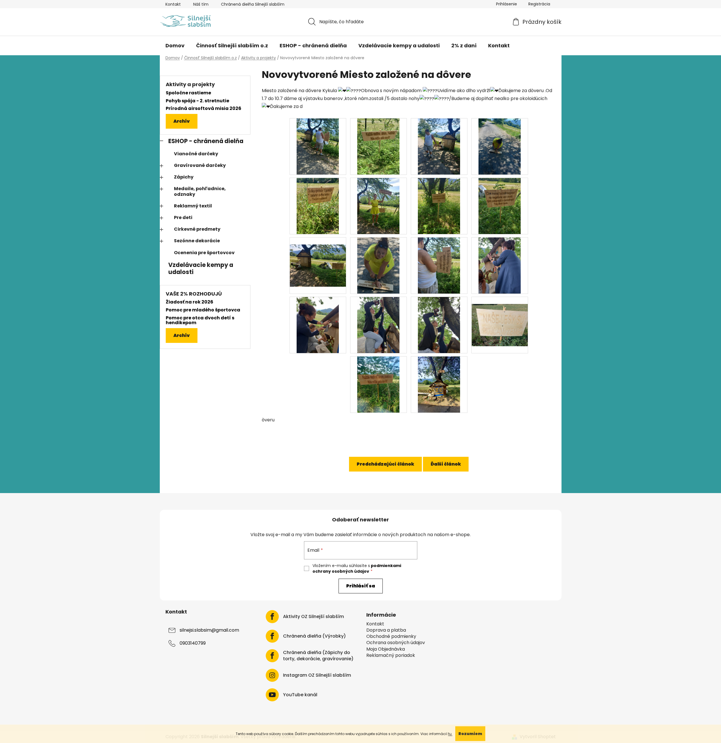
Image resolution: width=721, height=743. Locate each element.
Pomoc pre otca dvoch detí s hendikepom (200, 320)
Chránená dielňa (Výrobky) (314, 636)
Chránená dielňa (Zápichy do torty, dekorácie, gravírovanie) (318, 655)
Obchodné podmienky (391, 636)
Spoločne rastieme (188, 92)
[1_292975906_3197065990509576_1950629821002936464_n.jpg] (439, 325)
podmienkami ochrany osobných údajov (356, 568)
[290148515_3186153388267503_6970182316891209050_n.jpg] (318, 258)
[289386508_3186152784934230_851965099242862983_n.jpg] (318, 206)
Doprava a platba (386, 630)
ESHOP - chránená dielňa (205, 141)
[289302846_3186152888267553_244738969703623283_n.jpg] (378, 146)
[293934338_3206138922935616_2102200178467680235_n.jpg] (500, 318)
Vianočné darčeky (196, 153)
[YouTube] (272, 694)
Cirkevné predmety (197, 229)
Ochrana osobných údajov (395, 643)
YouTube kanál (300, 695)
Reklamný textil (193, 206)
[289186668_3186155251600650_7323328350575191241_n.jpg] (318, 146)
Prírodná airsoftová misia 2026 (203, 108)
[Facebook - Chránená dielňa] (272, 636)
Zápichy (183, 177)
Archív (181, 121)
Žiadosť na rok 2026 (189, 302)
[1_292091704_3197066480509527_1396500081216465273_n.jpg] (499, 265)
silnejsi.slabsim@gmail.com (209, 630)
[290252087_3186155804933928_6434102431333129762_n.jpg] (378, 265)
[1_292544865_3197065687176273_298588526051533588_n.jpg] (378, 325)
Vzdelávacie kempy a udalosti (200, 268)
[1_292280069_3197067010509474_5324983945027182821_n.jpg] (318, 325)
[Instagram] (272, 675)
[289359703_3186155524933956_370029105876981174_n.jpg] (499, 146)
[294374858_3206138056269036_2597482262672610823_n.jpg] (378, 384)
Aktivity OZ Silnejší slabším (313, 616)
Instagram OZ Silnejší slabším (317, 675)
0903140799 (193, 643)
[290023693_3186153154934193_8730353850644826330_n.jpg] (499, 206)
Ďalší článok (446, 464)
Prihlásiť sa (360, 586)
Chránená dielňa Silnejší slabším (252, 4)
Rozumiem (470, 733)
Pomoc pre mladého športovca (203, 310)
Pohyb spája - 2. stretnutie (197, 100)
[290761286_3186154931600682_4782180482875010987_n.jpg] (439, 265)
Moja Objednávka (385, 649)
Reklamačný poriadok (390, 655)
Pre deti (183, 217)
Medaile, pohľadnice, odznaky (200, 191)
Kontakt (173, 4)
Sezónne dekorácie (197, 240)
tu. (450, 733)
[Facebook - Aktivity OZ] (272, 616)
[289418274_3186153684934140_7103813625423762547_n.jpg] (378, 206)
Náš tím (201, 4)
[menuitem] (175, 45)
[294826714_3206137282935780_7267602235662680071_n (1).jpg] (439, 384)
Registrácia (539, 4)
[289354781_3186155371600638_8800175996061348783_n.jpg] (439, 146)
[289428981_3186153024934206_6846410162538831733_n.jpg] (439, 206)
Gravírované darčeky (200, 165)
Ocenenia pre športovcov (204, 252)
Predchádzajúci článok (385, 464)
